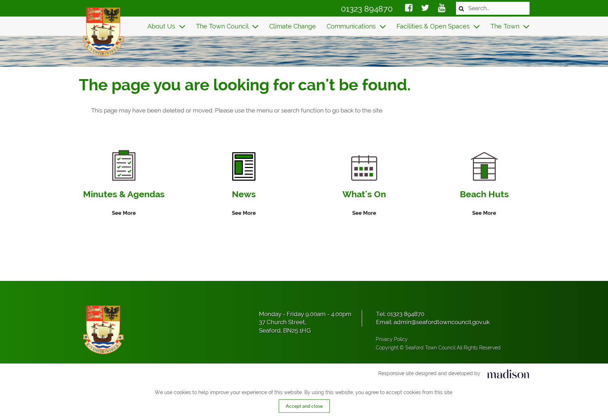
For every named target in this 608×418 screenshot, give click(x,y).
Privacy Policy (392, 339)
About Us (162, 26)
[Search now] (461, 8)
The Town (505, 26)
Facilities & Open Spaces (434, 26)
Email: (433, 322)
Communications (352, 26)
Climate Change (292, 26)
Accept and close (304, 406)
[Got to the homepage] (102, 31)
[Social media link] (408, 8)
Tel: (400, 313)
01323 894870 (367, 8)
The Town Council (223, 26)
